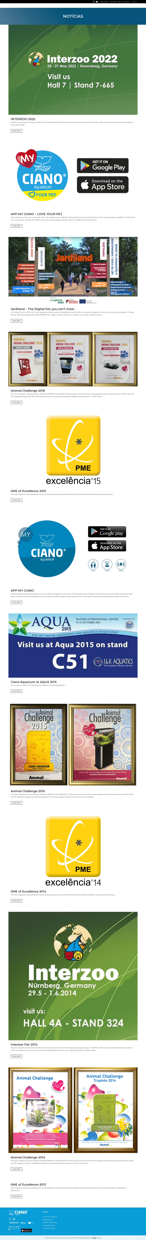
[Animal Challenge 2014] (73, 1110)
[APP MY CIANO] (73, 548)
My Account (126, 1)
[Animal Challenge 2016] (73, 359)
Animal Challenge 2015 (28, 791)
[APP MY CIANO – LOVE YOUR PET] (73, 176)
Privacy (99, 1237)
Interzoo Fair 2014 (24, 1044)
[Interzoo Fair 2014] (73, 976)
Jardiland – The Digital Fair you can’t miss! (42, 309)
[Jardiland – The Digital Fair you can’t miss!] (73, 271)
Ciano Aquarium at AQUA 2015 (34, 682)
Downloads (113, 1)
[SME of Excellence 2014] (73, 850)
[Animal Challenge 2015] (73, 744)
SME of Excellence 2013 (28, 1184)
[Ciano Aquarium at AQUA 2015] (73, 645)
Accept (94, 1238)
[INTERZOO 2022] (73, 70)
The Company (104, 1)
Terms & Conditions (50, 1217)
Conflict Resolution (50, 1222)
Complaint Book (49, 1225)
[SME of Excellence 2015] (73, 450)
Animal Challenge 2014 (28, 1157)
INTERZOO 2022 (23, 119)
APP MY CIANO (22, 590)
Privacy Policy (48, 1220)
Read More (16, 131)
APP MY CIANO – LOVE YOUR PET (36, 214)
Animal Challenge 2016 (28, 390)
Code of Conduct (49, 1228)
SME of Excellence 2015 (28, 491)
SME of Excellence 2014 (28, 891)
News (119, 1)
